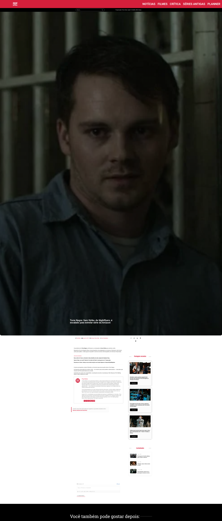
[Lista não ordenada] (86, 491)
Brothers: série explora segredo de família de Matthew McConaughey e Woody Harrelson (139, 378)
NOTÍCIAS (148, 4)
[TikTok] (92, 401)
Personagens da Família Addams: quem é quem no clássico (143, 457)
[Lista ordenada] (84, 491)
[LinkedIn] (88, 401)
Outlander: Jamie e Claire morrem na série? (143, 464)
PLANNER (213, 4)
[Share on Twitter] (134, 338)
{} (92, 491)
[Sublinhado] (81, 491)
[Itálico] (79, 491)
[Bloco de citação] (87, 491)
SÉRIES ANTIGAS (194, 4)
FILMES (162, 4)
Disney (140, 9)
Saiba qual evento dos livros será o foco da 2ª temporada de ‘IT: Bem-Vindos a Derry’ (140, 432)
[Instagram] (86, 401)
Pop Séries (85, 379)
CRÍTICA (175, 4)
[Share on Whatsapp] (136, 341)
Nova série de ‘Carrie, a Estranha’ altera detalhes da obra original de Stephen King (91, 358)
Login (119, 483)
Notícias (92, 338)
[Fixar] (83, 491)
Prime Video (124, 9)
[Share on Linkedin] (137, 338)
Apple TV (130, 9)
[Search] (102, 9)
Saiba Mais (134, 383)
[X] (84, 401)
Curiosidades (140, 448)
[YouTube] (90, 401)
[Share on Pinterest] (140, 338)
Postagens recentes (140, 356)
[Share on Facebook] (131, 338)
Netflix (133, 9)
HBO (137, 9)
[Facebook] (94, 401)
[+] (94, 491)
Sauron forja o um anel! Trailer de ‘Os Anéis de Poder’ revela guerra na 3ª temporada (92, 360)
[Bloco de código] (89, 491)
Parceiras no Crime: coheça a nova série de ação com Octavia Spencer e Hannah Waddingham (94, 362)
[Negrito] (78, 491)
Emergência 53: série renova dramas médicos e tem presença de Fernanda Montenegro (140, 405)
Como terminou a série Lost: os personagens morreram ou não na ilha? (143, 472)
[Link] (91, 491)
